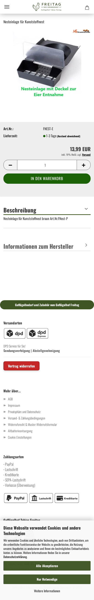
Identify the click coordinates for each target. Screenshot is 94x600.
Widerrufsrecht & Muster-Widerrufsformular (32, 424)
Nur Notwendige (47, 579)
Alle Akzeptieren (47, 565)
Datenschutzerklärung (15, 556)
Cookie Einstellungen (19, 437)
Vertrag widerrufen (21, 365)
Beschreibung (19, 210)
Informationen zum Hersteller (38, 246)
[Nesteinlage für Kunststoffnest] (47, 62)
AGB (10, 398)
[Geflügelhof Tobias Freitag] (47, 7)
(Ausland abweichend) (68, 136)
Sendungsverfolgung (16, 350)
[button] (10, 165)
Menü (7, 7)
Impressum (14, 405)
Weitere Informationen (47, 590)
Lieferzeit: (10, 135)
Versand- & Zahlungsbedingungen (26, 418)
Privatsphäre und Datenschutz (24, 411)
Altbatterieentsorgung (20, 430)
